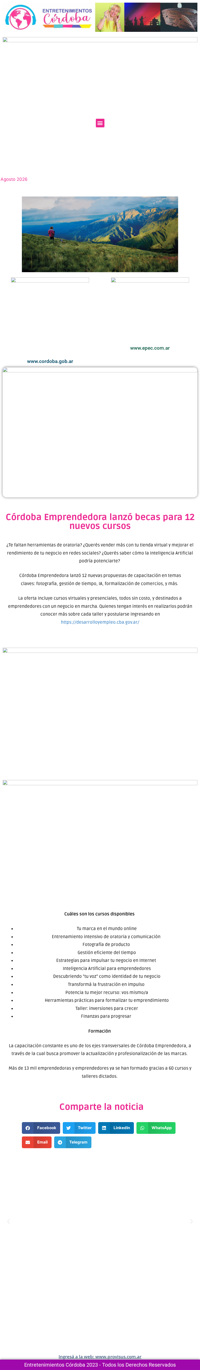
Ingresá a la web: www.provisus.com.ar (100, 1357)
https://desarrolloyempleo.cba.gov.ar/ (100, 622)
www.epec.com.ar (150, 348)
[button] (100, 123)
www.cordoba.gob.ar (50, 361)
